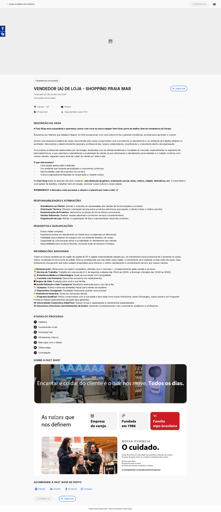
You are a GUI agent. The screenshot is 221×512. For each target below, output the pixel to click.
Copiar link (180, 88)
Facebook (72, 489)
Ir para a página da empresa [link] (21, 4)
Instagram (88, 489)
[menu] (214, 4)
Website (41, 489)
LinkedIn (56, 489)
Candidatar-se (199, 4)
